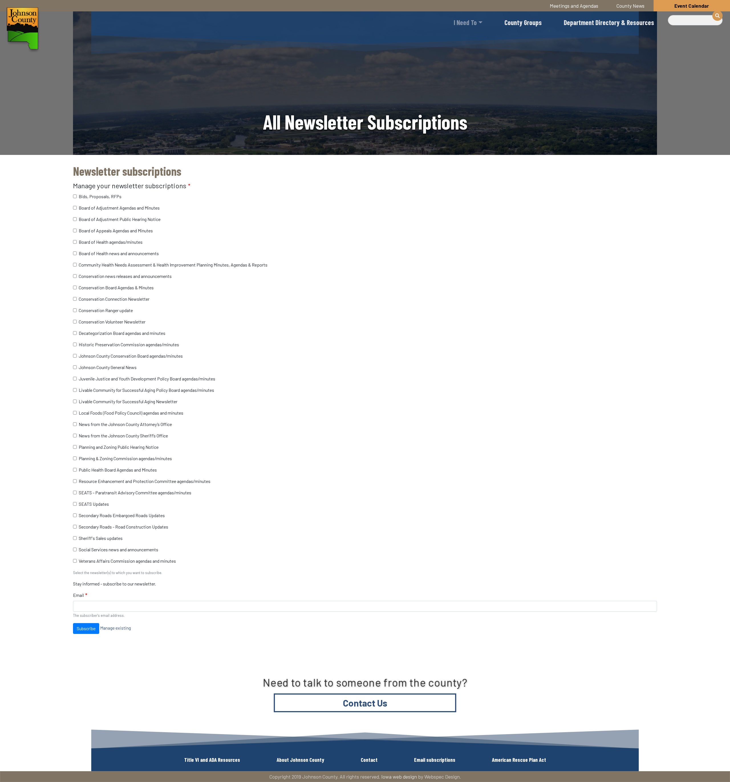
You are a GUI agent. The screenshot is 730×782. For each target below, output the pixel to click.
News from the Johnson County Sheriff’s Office (123, 435)
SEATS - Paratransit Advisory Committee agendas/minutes (135, 492)
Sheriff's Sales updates (101, 538)
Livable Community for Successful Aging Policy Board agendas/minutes (146, 390)
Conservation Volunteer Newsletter (112, 321)
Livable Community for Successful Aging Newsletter (128, 401)
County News (630, 6)
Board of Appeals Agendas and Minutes (116, 230)
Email (78, 595)
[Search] (717, 16)
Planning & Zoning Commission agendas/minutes (125, 458)
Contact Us (365, 702)
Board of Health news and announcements (119, 253)
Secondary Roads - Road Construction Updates (123, 526)
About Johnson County (300, 759)
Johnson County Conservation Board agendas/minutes (131, 356)
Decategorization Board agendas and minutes (122, 333)
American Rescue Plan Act (519, 759)
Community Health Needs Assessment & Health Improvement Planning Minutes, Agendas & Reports (173, 264)
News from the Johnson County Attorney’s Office (125, 424)
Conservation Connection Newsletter (114, 299)
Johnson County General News (108, 367)
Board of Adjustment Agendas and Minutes (119, 207)
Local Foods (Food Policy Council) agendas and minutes (131, 412)
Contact (369, 759)
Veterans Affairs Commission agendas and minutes (127, 561)
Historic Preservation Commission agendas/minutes (129, 344)
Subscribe (86, 628)
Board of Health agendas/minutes (111, 242)
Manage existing (115, 627)
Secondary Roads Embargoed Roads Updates (122, 515)
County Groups (523, 22)
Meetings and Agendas (574, 6)
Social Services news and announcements (118, 549)
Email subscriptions (434, 759)
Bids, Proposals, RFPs (100, 196)
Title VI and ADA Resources (212, 759)
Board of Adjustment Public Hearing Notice (120, 219)
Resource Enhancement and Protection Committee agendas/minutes (144, 481)
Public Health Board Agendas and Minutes (118, 469)
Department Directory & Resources (609, 22)
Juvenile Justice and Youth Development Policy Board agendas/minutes (147, 378)
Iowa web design (399, 776)
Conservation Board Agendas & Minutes (116, 287)
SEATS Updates (94, 504)
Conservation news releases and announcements (125, 276)
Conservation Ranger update (106, 310)
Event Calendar (691, 6)
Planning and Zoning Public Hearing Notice (119, 447)
